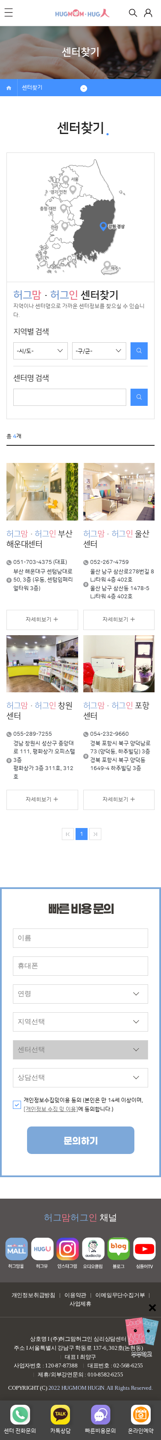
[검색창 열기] (133, 12)
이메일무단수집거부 (120, 1295)
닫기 (152, 1307)
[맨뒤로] (95, 834)
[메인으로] (83, 13)
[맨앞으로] (68, 834)
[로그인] (148, 12)
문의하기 (81, 1141)
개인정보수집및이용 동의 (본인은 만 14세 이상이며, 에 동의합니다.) (83, 1104)
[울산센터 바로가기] (119, 491)
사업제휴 (80, 1303)
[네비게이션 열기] (8, 12)
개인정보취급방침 (33, 1295)
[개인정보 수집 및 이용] (51, 1109)
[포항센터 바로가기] (119, 663)
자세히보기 (39, 620)
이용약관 (75, 1295)
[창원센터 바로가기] (42, 663)
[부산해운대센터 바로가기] (42, 491)
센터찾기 (32, 88)
